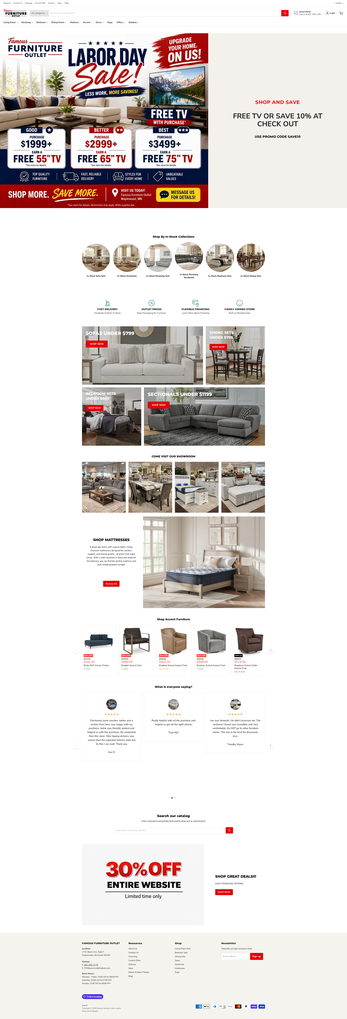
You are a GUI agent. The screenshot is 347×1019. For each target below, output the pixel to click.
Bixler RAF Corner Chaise (96, 665)
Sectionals (179, 964)
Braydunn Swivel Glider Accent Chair (246, 667)
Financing (28, 3)
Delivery (51, 3)
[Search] (285, 13)
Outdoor (132, 22)
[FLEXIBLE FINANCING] (196, 309)
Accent (87, 22)
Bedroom (41, 22)
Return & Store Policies (138, 972)
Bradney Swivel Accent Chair (173, 665)
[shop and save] (104, 120)
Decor (99, 22)
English (338, 3)
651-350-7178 (91, 965)
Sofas (177, 960)
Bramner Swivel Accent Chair (211, 665)
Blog (67, 3)
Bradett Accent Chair (131, 665)
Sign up (256, 956)
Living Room (9, 22)
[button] (331, 13)
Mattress (74, 22)
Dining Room (58, 22)
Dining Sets (180, 956)
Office (120, 22)
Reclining (26, 22)
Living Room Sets (183, 948)
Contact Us (17, 3)
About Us (7, 3)
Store (60, 3)
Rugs (110, 22)
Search (84, 1005)
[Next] (270, 650)
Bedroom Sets (181, 952)
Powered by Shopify (90, 1011)
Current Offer (40, 3)
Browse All (111, 583)
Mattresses (180, 968)
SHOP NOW (224, 892)
